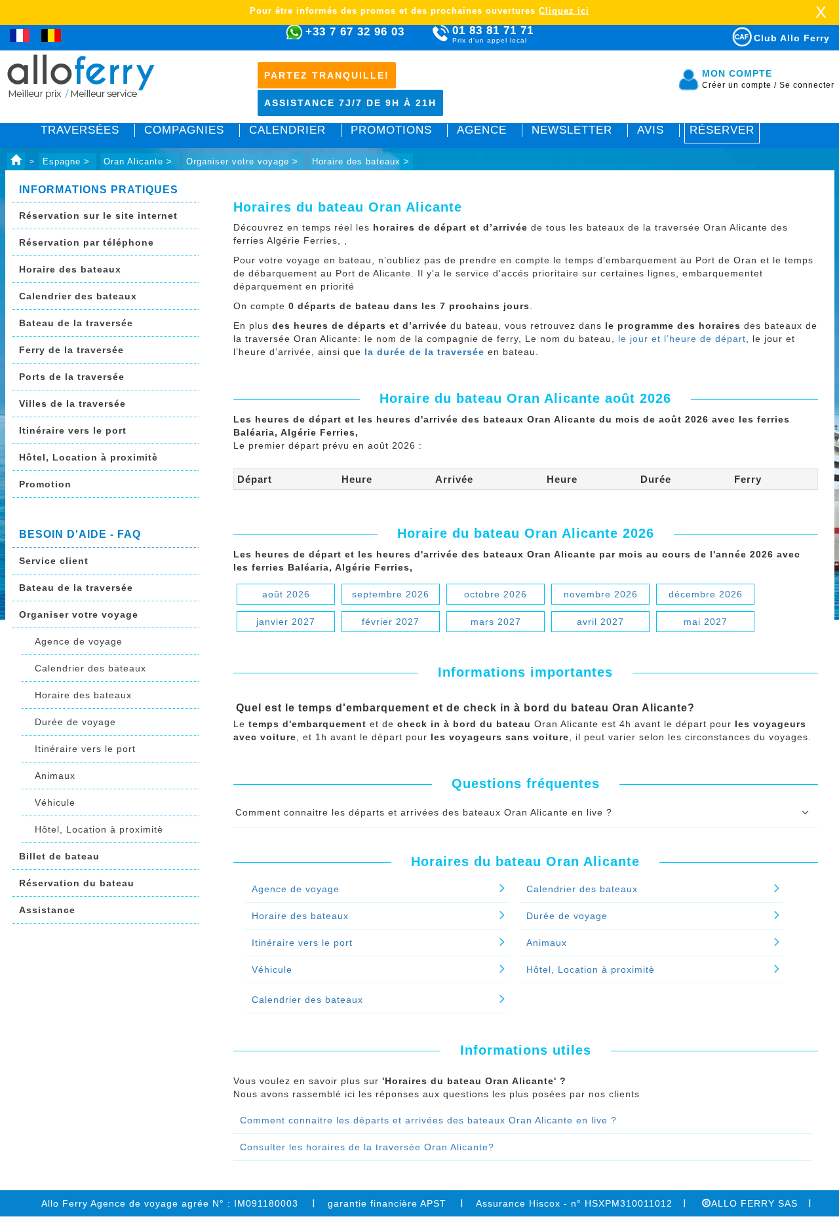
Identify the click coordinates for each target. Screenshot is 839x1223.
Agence (482, 130)
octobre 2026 (495, 594)
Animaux (55, 775)
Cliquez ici (564, 11)
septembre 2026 (390, 594)
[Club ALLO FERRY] (730, 34)
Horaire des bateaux (70, 269)
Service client (53, 560)
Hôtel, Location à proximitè (88, 457)
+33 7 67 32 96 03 (354, 32)
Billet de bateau (59, 856)
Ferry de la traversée (71, 350)
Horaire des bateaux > (361, 161)
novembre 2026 (601, 594)
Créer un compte (739, 85)
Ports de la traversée (72, 376)
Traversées (80, 130)
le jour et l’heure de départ (682, 338)
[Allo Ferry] (16, 161)
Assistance (47, 910)
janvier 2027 (285, 621)
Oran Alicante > (140, 161)
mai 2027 (706, 621)
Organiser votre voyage (78, 614)
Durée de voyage (75, 722)
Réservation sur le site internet (98, 215)
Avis (650, 130)
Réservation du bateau (76, 883)
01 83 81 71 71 (493, 34)
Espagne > (68, 161)
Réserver (722, 130)
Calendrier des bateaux (78, 296)
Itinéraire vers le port (73, 430)
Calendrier (287, 130)
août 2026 (286, 594)
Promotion (45, 484)
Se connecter (806, 85)
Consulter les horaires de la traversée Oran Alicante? (367, 1147)
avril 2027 (600, 621)
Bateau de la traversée (76, 323)
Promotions (391, 130)
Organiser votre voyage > (244, 161)
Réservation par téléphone (86, 242)
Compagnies (184, 130)
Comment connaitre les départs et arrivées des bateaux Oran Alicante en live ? (428, 1120)
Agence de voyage (79, 641)
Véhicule (55, 802)
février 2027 (391, 621)
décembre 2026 (706, 594)
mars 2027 (496, 621)
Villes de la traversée (72, 403)
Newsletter (572, 130)
